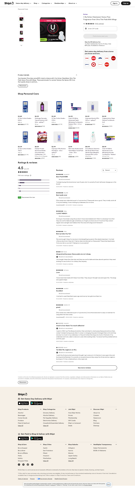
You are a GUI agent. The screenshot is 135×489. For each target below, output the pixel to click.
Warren (70, 453)
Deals (70, 425)
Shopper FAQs (23, 461)
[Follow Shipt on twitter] (32, 464)
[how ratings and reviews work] (30, 175)
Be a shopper (22, 448)
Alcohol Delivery (48, 415)
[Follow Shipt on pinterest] (28, 464)
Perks (20, 455)
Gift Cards (72, 420)
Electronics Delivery (50, 420)
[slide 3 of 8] (21, 32)
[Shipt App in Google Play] (36, 403)
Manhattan (47, 458)
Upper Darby (72, 455)
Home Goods (22, 418)
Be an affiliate (23, 453)
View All (20, 425)
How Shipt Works (74, 413)
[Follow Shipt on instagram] (23, 464)
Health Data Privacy (61, 478)
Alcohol (20, 413)
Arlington (71, 448)
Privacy (32, 478)
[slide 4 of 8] (21, 39)
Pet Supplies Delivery (50, 418)
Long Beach (72, 458)
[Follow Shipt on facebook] (19, 464)
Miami (45, 453)
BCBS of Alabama (99, 450)
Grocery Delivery (49, 413)
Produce (21, 420)
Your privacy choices (46, 478)
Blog (95, 420)
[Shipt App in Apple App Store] (23, 403)
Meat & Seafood (23, 423)
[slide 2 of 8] (21, 26)
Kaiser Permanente (100, 448)
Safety (20, 458)
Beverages (21, 415)
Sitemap (96, 425)
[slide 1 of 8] (21, 19)
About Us (96, 413)
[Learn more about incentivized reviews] (64, 205)
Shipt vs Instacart (74, 423)
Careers (96, 415)
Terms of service (23, 478)
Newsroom (97, 418)
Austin (45, 448)
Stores (70, 415)
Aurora (70, 450)
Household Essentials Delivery (53, 423)
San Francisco (48, 450)
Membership (72, 418)
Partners (96, 423)
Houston (46, 455)
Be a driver (21, 450)
